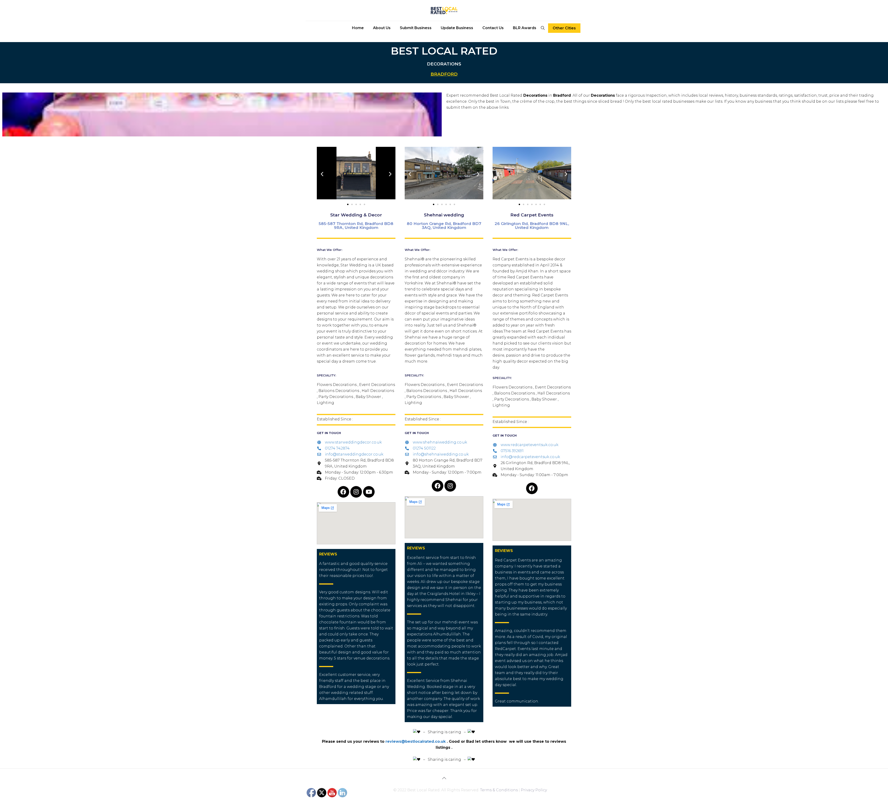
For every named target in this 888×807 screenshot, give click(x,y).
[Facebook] (343, 492)
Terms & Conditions (499, 790)
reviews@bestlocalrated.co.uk (415, 741)
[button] (322, 174)
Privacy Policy (534, 790)
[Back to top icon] (444, 778)
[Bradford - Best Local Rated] (444, 10)
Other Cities (564, 28)
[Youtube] (369, 492)
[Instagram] (356, 492)
